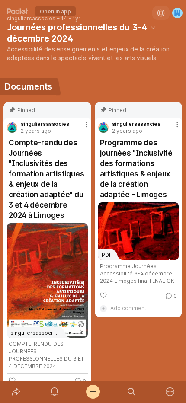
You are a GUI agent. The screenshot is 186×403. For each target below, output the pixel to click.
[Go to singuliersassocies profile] (12, 127)
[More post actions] (81, 128)
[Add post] (93, 391)
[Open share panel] (16, 391)
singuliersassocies (31, 19)
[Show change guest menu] (177, 13)
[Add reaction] (103, 295)
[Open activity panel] (54, 391)
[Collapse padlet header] (153, 27)
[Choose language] (161, 13)
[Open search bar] (132, 391)
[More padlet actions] (170, 391)
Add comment (128, 308)
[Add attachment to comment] (103, 308)
